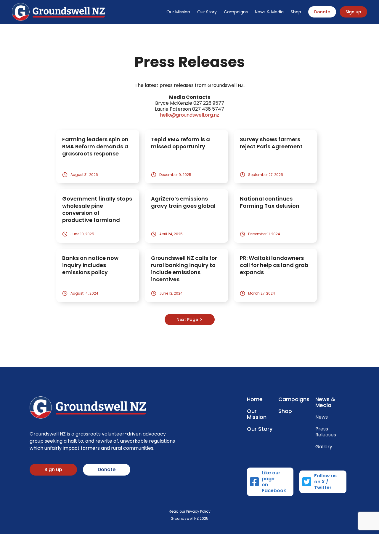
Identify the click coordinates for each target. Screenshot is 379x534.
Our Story (207, 12)
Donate (322, 12)
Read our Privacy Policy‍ (190, 511)
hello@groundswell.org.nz (189, 115)
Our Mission (178, 12)
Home (255, 399)
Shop (296, 12)
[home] (58, 12)
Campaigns (236, 12)
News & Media (269, 12)
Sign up (353, 12)
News (321, 417)
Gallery (323, 447)
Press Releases (325, 432)
